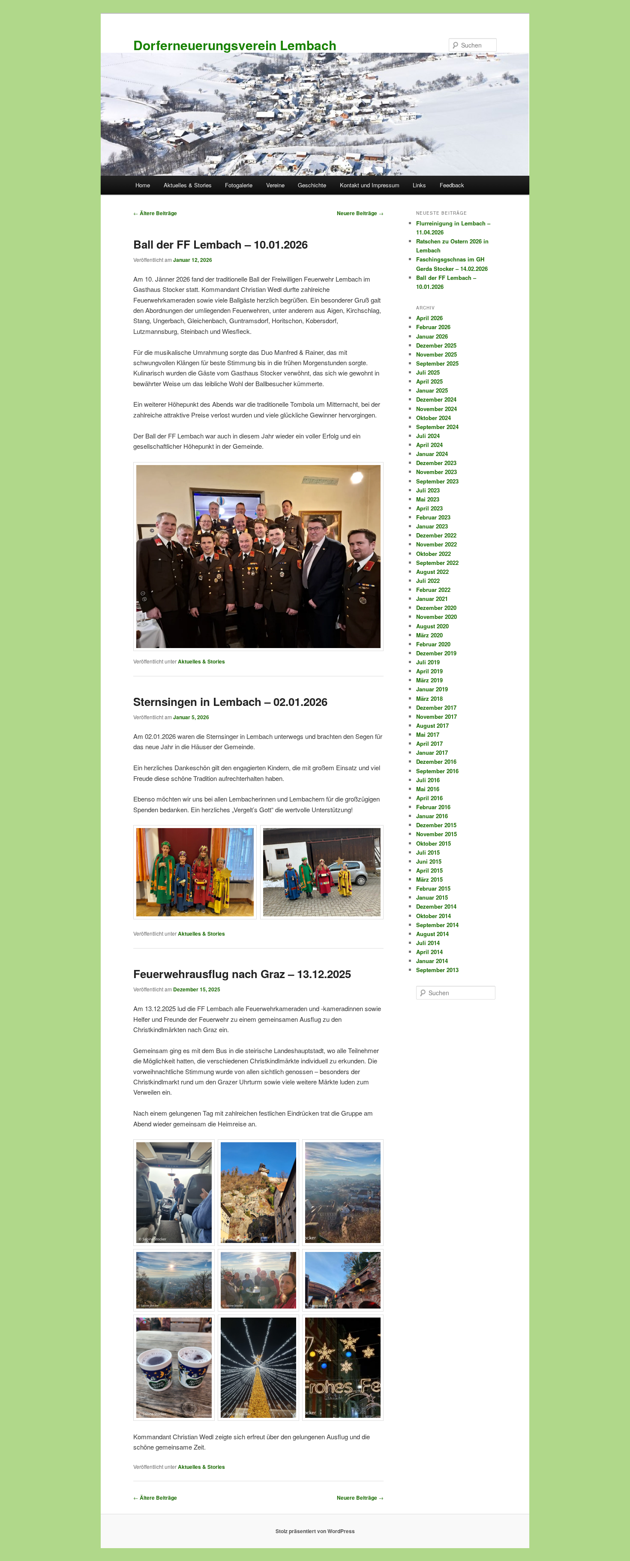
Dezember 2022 (436, 535)
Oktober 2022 (433, 553)
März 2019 (429, 680)
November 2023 (436, 472)
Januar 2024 (432, 454)
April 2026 (429, 318)
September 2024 (437, 427)
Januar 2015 (432, 897)
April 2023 (429, 508)
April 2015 (429, 870)
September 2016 (437, 771)
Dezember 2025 (436, 345)
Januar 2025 (432, 390)
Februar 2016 (433, 807)
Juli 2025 (428, 372)
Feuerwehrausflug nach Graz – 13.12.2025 (242, 974)
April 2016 (429, 798)
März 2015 (429, 879)
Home (142, 185)
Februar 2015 (433, 888)
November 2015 (436, 834)
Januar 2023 (432, 526)
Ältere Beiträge (155, 213)
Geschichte (312, 185)
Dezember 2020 (436, 607)
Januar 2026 (432, 336)
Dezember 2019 (436, 653)
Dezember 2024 (436, 399)
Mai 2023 (427, 499)
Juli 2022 (428, 580)
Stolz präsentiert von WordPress (315, 1531)
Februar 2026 (433, 327)
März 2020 (429, 635)
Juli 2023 (428, 490)
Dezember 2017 (436, 707)
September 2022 (437, 562)
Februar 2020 (433, 644)
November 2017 (436, 716)
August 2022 (432, 571)
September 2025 (437, 363)
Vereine (275, 185)
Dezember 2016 (436, 761)
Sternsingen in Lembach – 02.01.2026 (230, 701)
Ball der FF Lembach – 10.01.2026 (220, 244)
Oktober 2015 (433, 843)
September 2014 (437, 925)
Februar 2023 (433, 517)
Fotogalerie (238, 185)
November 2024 (436, 409)
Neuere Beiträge (360, 213)
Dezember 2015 (436, 825)
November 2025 (436, 354)
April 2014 (429, 952)
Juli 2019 (428, 662)
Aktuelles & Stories (188, 185)
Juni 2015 (428, 861)
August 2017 (432, 725)
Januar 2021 (432, 598)
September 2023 (437, 481)
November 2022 (436, 544)
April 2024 (429, 445)
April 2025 (429, 381)
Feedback (452, 185)
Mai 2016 (427, 789)
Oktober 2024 (433, 418)
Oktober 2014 (433, 916)
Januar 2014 (432, 961)
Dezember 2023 (436, 463)
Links (419, 185)
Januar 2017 (432, 752)
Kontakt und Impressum (369, 185)
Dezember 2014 (436, 906)
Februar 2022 (433, 589)
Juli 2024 (428, 436)
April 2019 (429, 671)
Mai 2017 (427, 734)
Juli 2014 (428, 943)
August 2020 (432, 626)
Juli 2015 (428, 852)
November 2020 (436, 616)
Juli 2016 (428, 780)
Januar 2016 (432, 816)
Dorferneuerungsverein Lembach (234, 45)
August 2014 (432, 934)
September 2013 (437, 970)
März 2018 (429, 698)
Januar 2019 (432, 689)
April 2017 (429, 743)
